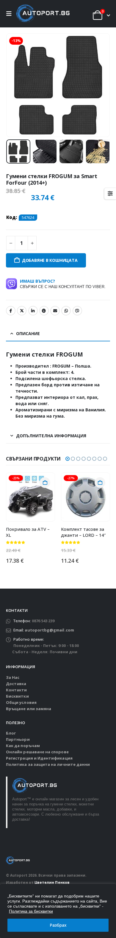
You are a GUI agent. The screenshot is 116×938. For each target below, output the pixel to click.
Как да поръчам (23, 745)
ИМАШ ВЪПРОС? (63, 283)
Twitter (21, 310)
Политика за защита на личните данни (48, 764)
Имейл (55, 310)
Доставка (16, 683)
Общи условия (21, 702)
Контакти (16, 690)
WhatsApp (66, 310)
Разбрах (58, 925)
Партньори (18, 739)
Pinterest (44, 310)
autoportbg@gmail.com (49, 630)
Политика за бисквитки (31, 911)
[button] (10, 14)
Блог (11, 733)
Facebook (10, 310)
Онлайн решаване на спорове (37, 752)
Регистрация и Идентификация (39, 758)
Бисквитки (17, 696)
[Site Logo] (43, 13)
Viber (77, 310)
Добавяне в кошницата (50, 260)
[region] (58, 911)
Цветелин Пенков (52, 882)
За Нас (12, 677)
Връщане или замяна (28, 708)
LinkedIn (33, 310)
